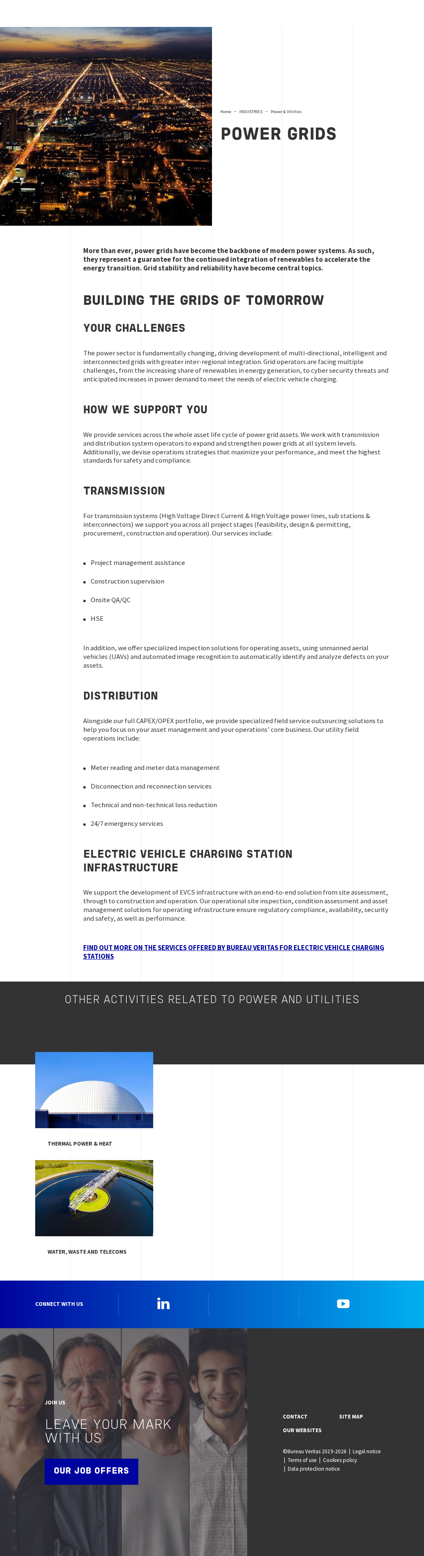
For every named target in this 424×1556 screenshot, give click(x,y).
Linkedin (163, 1303)
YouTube (343, 1303)
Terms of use (302, 1460)
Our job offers (91, 1471)
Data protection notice (314, 1468)
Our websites (302, 1430)
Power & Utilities (286, 111)
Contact (295, 1416)
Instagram (253, 1303)
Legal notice (367, 1451)
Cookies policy (340, 1460)
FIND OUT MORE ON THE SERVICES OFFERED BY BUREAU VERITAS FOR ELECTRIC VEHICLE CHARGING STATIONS (233, 952)
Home (225, 111)
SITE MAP (351, 1416)
